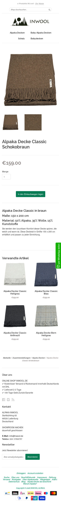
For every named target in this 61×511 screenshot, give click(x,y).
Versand (6, 480)
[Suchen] (49, 9)
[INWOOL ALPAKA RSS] (13, 399)
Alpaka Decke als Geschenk (39, 482)
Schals (21, 38)
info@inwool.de (16, 435)
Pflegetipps (45, 480)
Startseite (6, 358)
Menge (5, 171)
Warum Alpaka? (30, 484)
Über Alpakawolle (30, 480)
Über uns (15, 477)
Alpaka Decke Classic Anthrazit (15, 334)
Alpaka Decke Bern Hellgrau (46, 334)
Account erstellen (35, 473)
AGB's (54, 480)
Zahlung (52, 477)
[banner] (30, 21)
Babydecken (37, 38)
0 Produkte (25, 4)
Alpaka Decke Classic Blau (46, 292)
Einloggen (21, 473)
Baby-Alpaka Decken (41, 33)
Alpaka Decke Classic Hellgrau (15, 292)
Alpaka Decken (17, 33)
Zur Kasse (39, 4)
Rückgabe (16, 480)
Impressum (42, 477)
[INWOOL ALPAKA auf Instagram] (8, 399)
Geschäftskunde (28, 477)
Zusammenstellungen (21, 358)
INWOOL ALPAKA (38, 488)
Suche (6, 477)
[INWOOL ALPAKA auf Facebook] (3, 399)
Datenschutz (14, 482)
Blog (23, 482)
